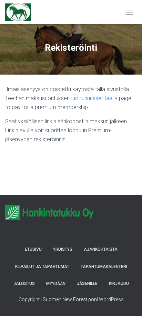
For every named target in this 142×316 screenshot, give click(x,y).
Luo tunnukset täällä (94, 98)
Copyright (29, 299)
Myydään (55, 283)
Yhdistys (62, 249)
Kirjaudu (119, 283)
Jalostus (24, 283)
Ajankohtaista (101, 249)
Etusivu (33, 249)
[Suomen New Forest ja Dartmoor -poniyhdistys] (20, 12)
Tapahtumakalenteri (104, 266)
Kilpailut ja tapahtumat (42, 266)
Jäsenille (87, 283)
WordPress (111, 299)
